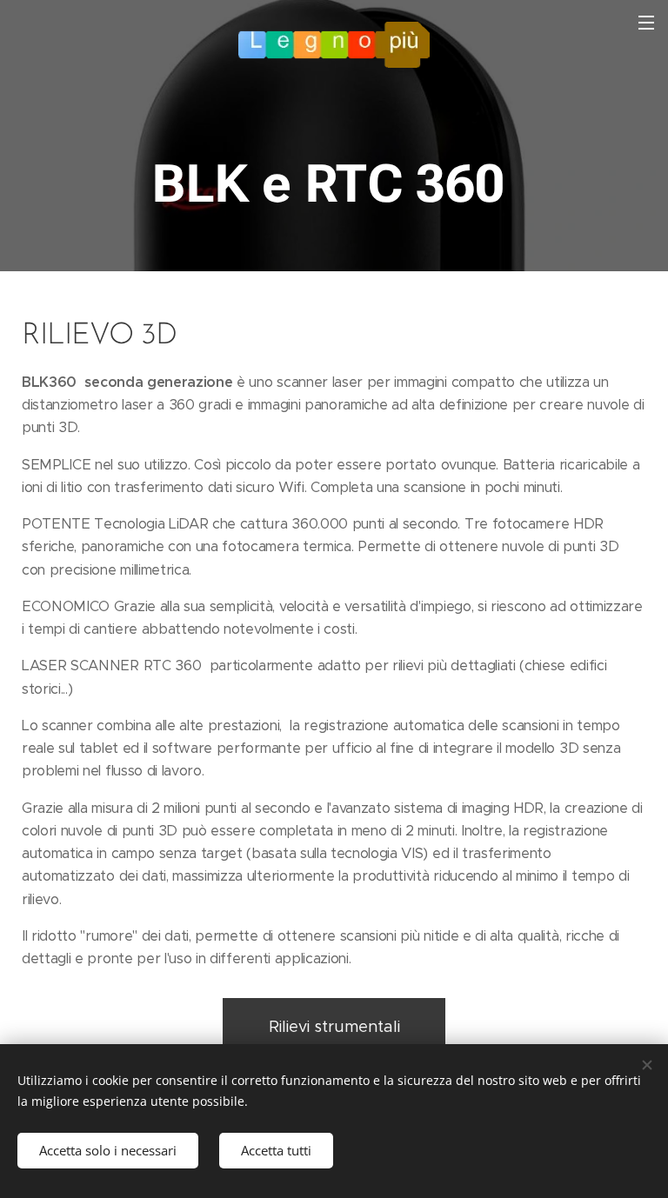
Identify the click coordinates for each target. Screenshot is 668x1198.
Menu (646, 21)
